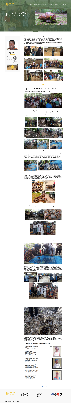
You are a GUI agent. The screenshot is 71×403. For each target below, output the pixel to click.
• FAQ (37, 395)
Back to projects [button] (42, 386)
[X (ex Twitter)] (55, 394)
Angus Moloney (27, 393)
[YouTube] (58, 394)
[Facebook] (52, 394)
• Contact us (38, 396)
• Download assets (39, 393)
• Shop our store (38, 394)
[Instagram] (61, 394)
